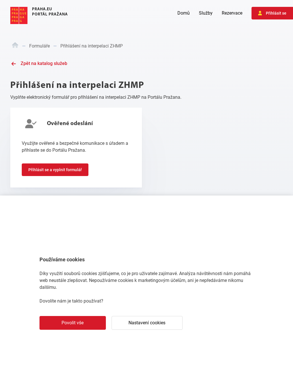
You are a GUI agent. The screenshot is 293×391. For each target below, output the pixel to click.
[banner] (39, 15)
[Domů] (15, 46)
